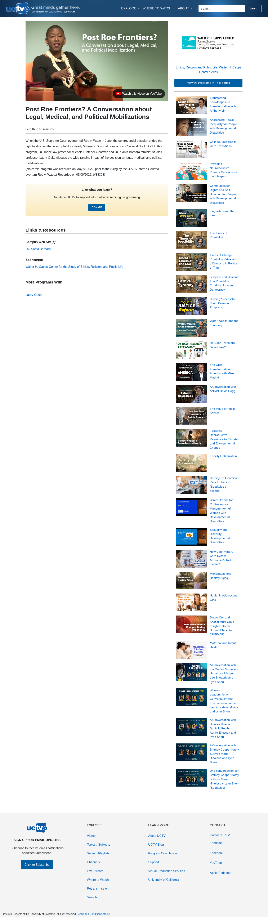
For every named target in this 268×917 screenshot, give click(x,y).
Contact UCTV (220, 835)
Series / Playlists (98, 853)
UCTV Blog (156, 844)
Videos (91, 835)
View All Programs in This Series (208, 82)
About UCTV (157, 835)
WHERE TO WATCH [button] (157, 8)
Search (254, 8)
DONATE (97, 207)
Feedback (216, 843)
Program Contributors (163, 853)
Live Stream (95, 871)
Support (153, 862)
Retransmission (97, 888)
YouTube (216, 862)
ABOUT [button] (184, 8)
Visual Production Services (166, 871)
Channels (93, 862)
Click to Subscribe (36, 864)
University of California (163, 879)
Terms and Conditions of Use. (94, 914)
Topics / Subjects (98, 844)
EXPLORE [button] (129, 8)
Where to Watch (98, 879)
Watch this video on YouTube (139, 95)
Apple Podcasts (220, 872)
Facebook (216, 853)
